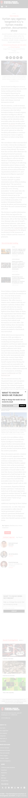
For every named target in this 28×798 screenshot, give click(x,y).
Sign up (22, 406)
